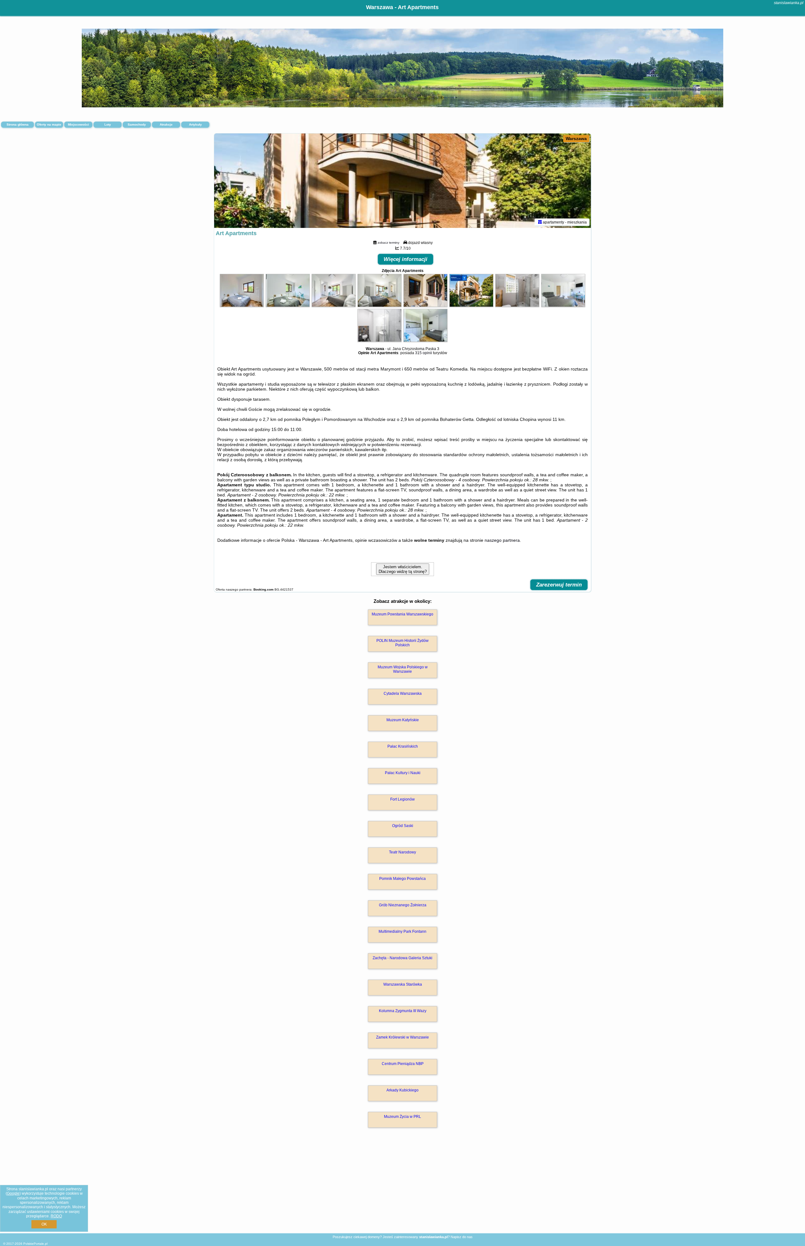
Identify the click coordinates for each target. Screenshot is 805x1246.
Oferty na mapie (49, 124)
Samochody (137, 124)
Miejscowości (78, 124)
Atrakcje (166, 124)
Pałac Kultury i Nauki (402, 773)
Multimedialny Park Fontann (402, 931)
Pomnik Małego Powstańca (402, 878)
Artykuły (195, 124)
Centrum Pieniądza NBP (403, 1064)
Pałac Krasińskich (402, 746)
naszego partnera (502, 540)
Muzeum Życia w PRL (402, 1116)
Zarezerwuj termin (559, 585)
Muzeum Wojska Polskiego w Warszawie (403, 669)
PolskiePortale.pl (35, 1243)
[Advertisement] (402, 1187)
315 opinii (423, 353)
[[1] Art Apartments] (402, 180)
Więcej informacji (405, 259)
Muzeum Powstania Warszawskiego (402, 614)
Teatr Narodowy (402, 852)
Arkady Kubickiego (402, 1090)
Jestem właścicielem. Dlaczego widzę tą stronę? (403, 569)
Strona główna (18, 124)
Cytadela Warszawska (403, 693)
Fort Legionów (402, 799)
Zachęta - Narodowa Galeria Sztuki (402, 958)
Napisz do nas (462, 1237)
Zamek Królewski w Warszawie (402, 1037)
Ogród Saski (402, 826)
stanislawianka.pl (788, 3)
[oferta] (540, 222)
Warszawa (576, 138)
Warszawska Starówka (402, 984)
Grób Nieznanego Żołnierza (402, 905)
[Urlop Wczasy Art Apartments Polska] (242, 305)
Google (13, 1193)
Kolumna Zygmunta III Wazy (402, 1011)
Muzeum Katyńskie (402, 720)
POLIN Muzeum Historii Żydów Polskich (402, 642)
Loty (107, 124)
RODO (56, 1216)
